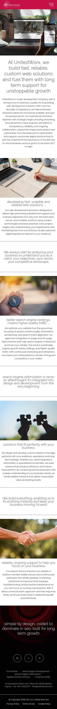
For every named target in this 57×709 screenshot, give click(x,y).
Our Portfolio (12, 671)
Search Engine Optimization (28, 674)
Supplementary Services (18, 677)
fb (17, 658)
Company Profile (42, 677)
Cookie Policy (44, 704)
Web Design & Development (35, 671)
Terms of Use (29, 704)
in (40, 658)
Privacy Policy (13, 704)
